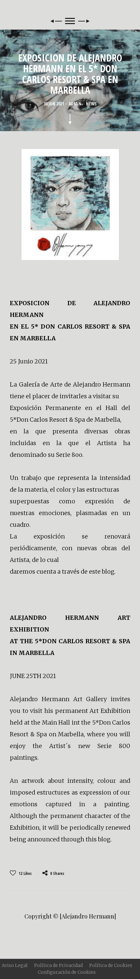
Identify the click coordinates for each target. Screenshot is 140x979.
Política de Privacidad (58, 965)
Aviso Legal (15, 965)
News (91, 104)
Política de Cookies (110, 965)
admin (75, 104)
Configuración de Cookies (67, 972)
